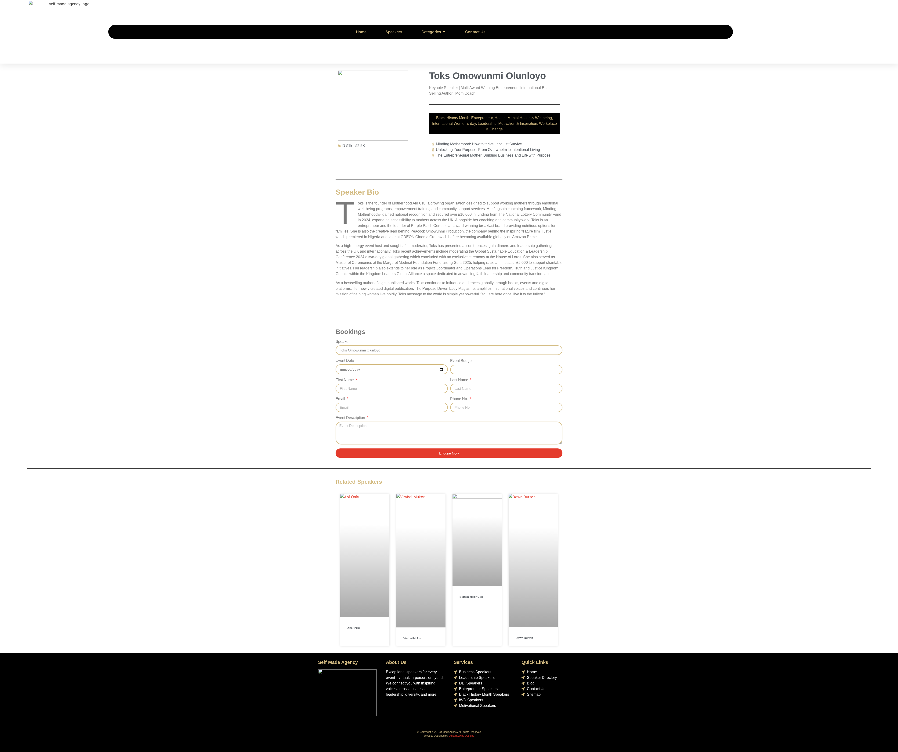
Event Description (351, 418)
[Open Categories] (444, 32)
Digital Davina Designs (461, 735)
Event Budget (461, 361)
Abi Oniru (353, 628)
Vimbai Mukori (412, 638)
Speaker (343, 342)
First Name (345, 380)
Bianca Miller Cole (472, 596)
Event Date (345, 360)
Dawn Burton (524, 638)
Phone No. (459, 399)
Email (341, 399)
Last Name (459, 380)
